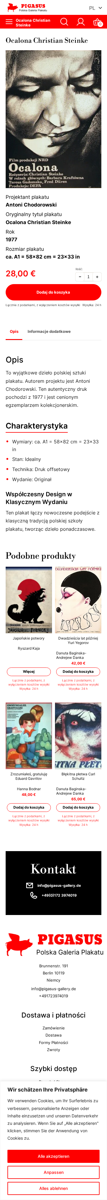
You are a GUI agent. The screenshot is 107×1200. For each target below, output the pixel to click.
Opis (14, 331)
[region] (53, 1140)
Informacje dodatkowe (49, 331)
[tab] (14, 332)
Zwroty (53, 1049)
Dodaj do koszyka (53, 292)
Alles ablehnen (53, 1188)
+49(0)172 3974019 (59, 895)
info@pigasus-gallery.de (59, 886)
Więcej (28, 672)
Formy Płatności (53, 1042)
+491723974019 (53, 995)
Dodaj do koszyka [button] (78, 672)
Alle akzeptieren (53, 1156)
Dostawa (53, 1035)
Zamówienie (54, 1028)
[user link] (81, 22)
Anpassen (54, 1172)
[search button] (64, 22)
